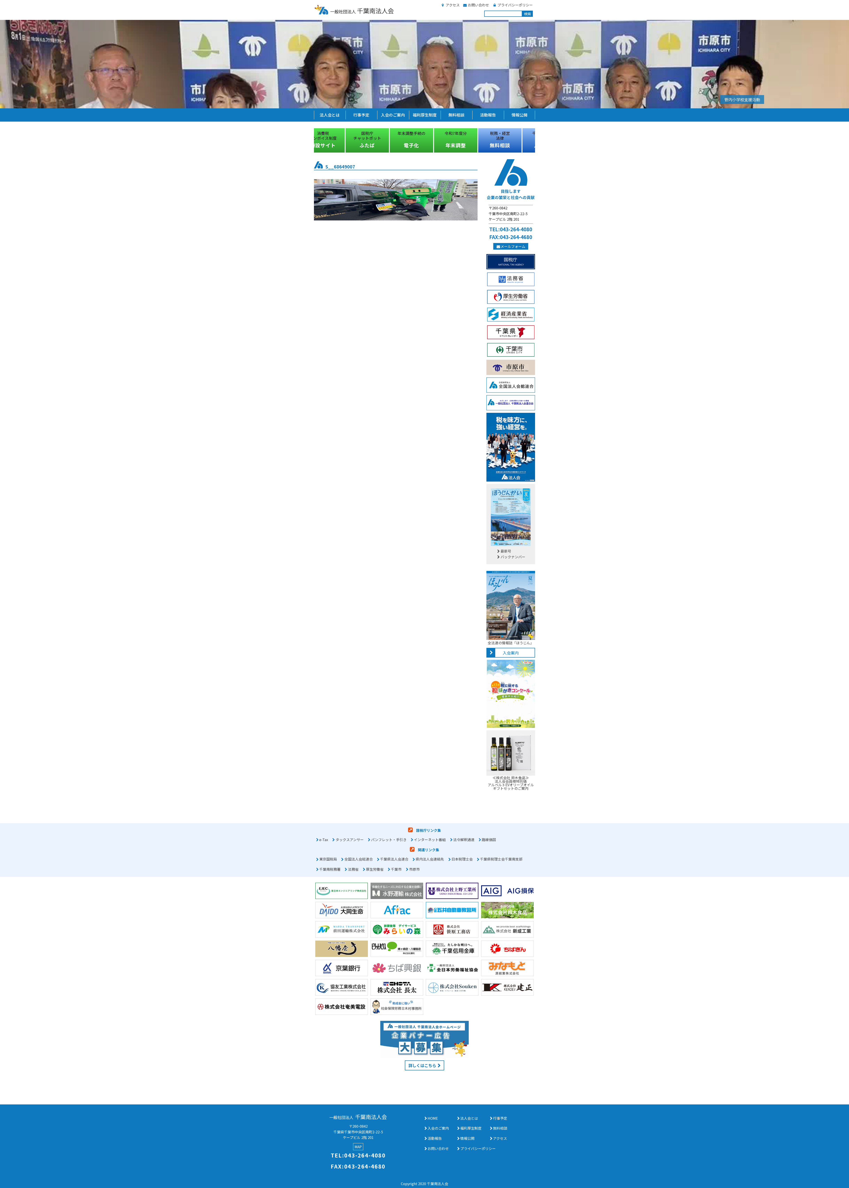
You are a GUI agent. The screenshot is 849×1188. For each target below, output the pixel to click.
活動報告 (488, 115)
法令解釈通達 (463, 839)
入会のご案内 (393, 115)
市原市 (414, 869)
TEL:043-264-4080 (510, 229)
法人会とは (330, 115)
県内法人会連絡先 (430, 859)
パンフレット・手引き (389, 839)
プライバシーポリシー (515, 5)
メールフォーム (513, 246)
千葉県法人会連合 (394, 859)
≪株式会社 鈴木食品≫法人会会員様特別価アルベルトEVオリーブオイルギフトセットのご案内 (511, 783)
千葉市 (396, 869)
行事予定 (361, 115)
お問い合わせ (478, 5)
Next (538, 140)
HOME (433, 1118)
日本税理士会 (462, 859)
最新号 (506, 551)
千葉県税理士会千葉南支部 (501, 859)
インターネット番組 (430, 839)
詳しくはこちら (422, 1065)
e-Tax (323, 839)
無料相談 (456, 115)
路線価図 (489, 839)
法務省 (353, 869)
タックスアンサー (350, 839)
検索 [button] (527, 13)
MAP (358, 1146)
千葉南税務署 (329, 869)
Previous (310, 140)
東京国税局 (328, 859)
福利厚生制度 (425, 115)
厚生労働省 (375, 869)
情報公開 (520, 115)
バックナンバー (513, 556)
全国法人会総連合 (358, 859)
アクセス (453, 5)
